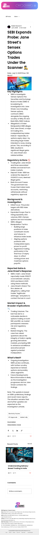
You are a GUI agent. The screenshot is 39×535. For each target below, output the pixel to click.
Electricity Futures (14, 413)
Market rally (24, 417)
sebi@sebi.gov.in (7, 526)
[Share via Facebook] (8, 430)
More (16, 16)
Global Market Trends (14, 425)
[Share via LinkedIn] (17, 430)
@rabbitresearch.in (8, 516)
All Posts (8, 16)
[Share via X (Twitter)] (13, 430)
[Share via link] (21, 430)
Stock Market (11, 422)
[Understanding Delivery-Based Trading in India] (19, 454)
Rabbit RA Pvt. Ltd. (27, 530)
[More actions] (30, 27)
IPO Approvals (13, 417)
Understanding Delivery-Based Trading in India (18, 467)
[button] (19, 5)
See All (30, 444)
